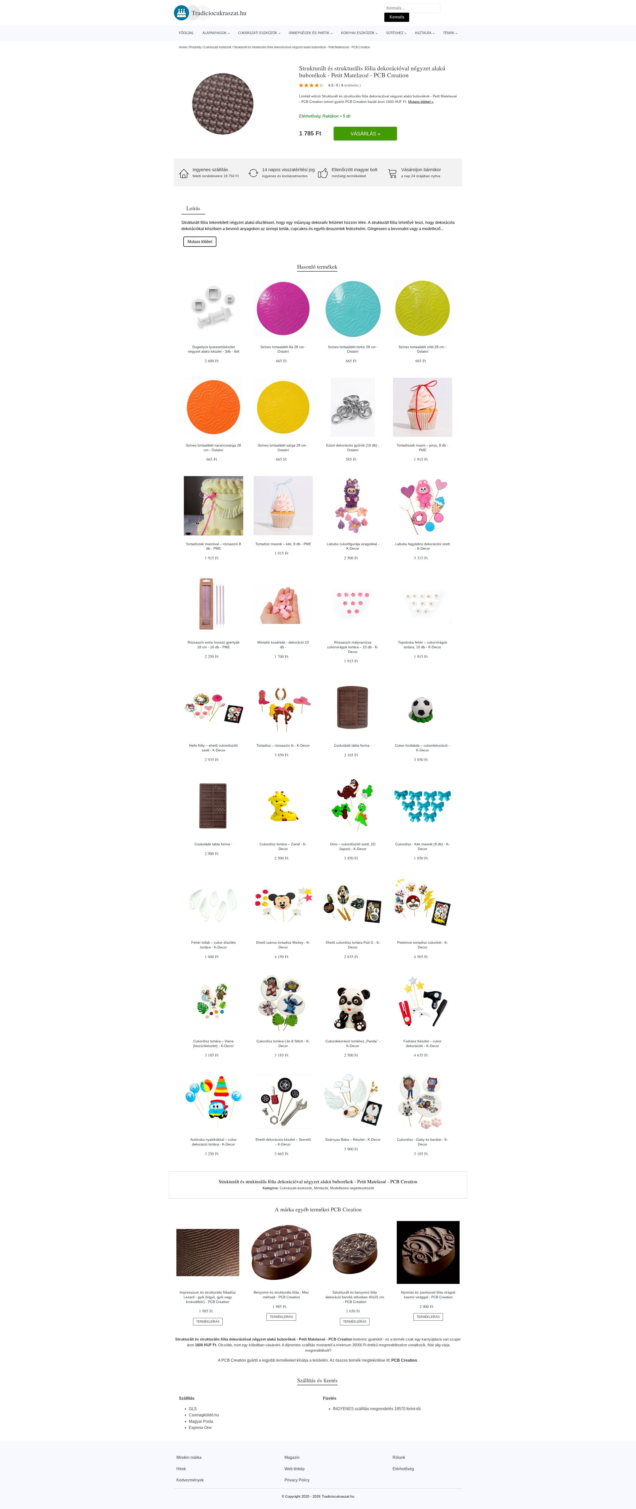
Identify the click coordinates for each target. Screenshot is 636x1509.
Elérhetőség (403, 1469)
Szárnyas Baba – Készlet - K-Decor (353, 1140)
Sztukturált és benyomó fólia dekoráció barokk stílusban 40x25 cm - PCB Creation (354, 1297)
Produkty (195, 47)
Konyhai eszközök (358, 33)
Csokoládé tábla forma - (353, 745)
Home (183, 47)
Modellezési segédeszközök (352, 1188)
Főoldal (186, 33)
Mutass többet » (421, 102)
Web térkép (294, 1469)
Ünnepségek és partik (309, 33)
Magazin (292, 1457)
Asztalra (423, 33)
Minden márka (188, 1457)
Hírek (181, 1469)
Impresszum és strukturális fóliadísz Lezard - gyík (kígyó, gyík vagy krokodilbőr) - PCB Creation (208, 1297)
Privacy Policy (297, 1480)
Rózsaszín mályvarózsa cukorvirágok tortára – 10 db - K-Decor (352, 646)
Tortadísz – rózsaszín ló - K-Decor (283, 745)
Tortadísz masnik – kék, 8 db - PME (283, 544)
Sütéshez (394, 33)
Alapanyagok (214, 33)
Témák (448, 33)
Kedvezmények (190, 1480)
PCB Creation (356, 102)
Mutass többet (200, 242)
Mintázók (321, 1188)
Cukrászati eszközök (257, 33)
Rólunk (399, 1457)
